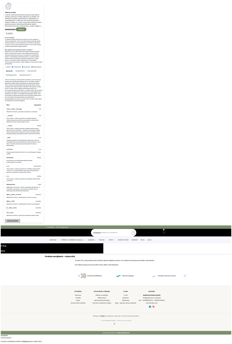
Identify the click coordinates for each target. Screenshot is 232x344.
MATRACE (53, 240)
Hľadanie (97, 233)
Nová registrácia (63, 227)
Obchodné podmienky (102, 300)
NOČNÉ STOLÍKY (123, 240)
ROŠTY (111, 240)
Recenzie (126, 298)
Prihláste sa (26, 341)
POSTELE (101, 240)
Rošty (78, 300)
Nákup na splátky (102, 295)
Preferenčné (17, 67)
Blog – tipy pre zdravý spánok (125, 303)
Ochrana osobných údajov (101, 303)
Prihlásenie (51, 227)
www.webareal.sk (123, 333)
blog (102, 316)
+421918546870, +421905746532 (153, 300)
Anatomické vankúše (78, 303)
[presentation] (79, 276)
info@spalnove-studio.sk (152, 298)
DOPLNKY (134, 240)
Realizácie (125, 300)
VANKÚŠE (91, 240)
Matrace (78, 295)
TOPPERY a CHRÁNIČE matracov (72, 240)
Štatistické (27, 67)
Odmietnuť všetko (10, 29)
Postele (78, 298)
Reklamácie (102, 298)
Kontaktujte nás (151, 303)
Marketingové (37, 67)
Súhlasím (21, 29)
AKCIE (149, 240)
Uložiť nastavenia (12, 221)
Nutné (9, 67)
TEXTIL (142, 240)
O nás (126, 295)
